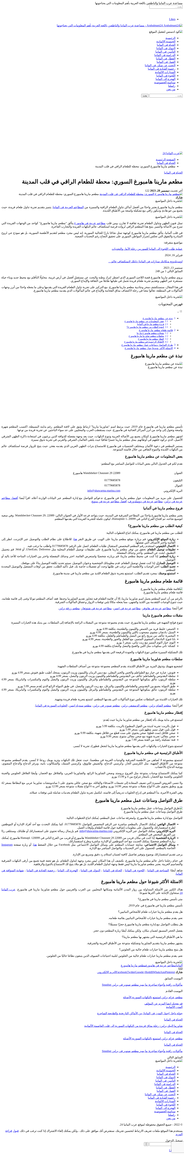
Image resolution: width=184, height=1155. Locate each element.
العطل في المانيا (165, 58)
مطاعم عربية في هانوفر (156, 608)
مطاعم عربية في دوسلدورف (145, 501)
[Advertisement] (92, 124)
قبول (16, 1130)
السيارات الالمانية (165, 72)
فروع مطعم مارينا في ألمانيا (150, 324)
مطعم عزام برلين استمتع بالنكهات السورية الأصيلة (153, 997)
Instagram (7, 844)
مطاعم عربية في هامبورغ (89, 223)
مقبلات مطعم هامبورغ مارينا (150, 333)
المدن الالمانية (174, 1007)
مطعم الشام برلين (160, 705)
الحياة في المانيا (166, 44)
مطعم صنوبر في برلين (106, 705)
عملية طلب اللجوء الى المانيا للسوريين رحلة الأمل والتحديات (147, 248)
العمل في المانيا (166, 61)
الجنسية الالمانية (165, 41)
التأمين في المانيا (165, 51)
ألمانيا (179, 965)
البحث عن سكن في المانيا (160, 65)
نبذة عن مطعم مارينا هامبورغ (158, 318)
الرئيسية (170, 38)
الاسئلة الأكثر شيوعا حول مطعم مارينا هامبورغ (149, 348)
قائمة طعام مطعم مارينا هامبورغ (156, 330)
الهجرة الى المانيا (165, 79)
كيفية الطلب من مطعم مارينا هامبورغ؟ (145, 327)
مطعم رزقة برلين (69, 608)
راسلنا (171, 85)
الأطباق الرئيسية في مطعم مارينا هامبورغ (144, 341)
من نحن (170, 89)
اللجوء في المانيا (165, 75)
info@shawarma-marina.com (103, 490)
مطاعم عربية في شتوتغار (96, 608)
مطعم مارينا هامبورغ (133, 965)
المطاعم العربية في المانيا (68, 207)
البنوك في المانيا (165, 48)
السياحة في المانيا (158, 870)
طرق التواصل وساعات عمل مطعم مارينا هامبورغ (147, 344)
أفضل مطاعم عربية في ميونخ (109, 501)
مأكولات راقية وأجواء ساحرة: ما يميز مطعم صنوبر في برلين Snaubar (142, 984)
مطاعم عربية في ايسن (127, 608)
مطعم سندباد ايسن (80, 705)
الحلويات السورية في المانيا (51, 705)
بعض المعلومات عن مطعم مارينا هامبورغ (144, 321)
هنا (75, 539)
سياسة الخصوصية (164, 82)
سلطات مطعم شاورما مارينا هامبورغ (146, 336)
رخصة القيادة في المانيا (161, 68)
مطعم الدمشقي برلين (134, 705)
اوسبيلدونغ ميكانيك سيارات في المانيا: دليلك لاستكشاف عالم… (145, 261)
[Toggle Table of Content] (180, 312)
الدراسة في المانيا (164, 55)
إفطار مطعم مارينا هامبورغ (151, 339)
